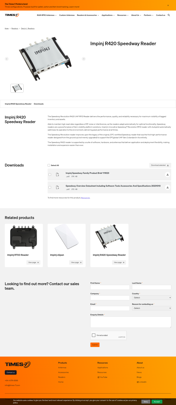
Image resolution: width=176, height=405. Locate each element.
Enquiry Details (97, 314)
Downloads (39, 103)
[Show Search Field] (168, 15)
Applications (107, 15)
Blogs (139, 377)
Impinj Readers (27, 28)
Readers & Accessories (87, 15)
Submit (95, 344)
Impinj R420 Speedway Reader (18, 103)
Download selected (158, 165)
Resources (121, 15)
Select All (55, 165)
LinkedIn (142, 381)
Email (93, 304)
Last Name (137, 283)
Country (136, 293)
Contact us (160, 15)
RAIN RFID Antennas (45, 15)
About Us (135, 15)
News (139, 372)
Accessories (63, 372)
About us (140, 367)
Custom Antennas (67, 15)
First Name (95, 283)
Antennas (62, 367)
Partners (147, 15)
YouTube (103, 377)
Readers (14, 28)
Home (7, 28)
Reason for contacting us (143, 304)
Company (95, 293)
